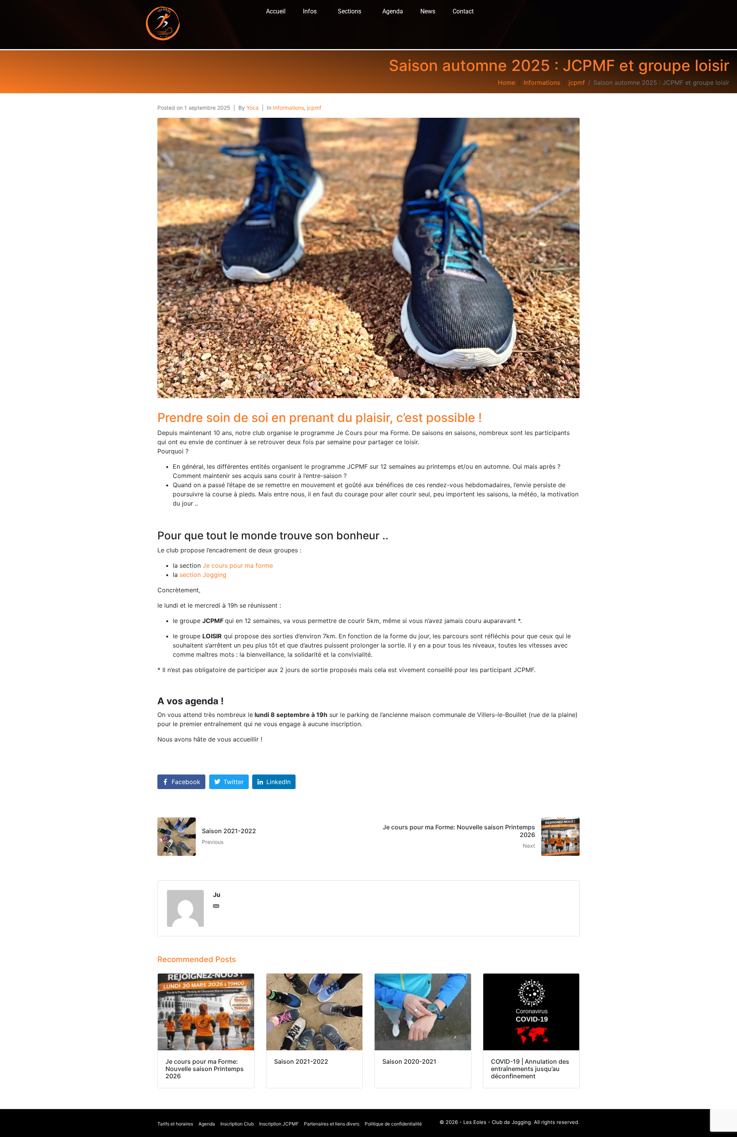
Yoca (252, 107)
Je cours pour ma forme (238, 565)
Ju (216, 894)
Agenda (392, 11)
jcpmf (314, 107)
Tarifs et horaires (175, 1124)
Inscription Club (237, 1124)
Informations (288, 107)
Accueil (276, 11)
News (427, 11)
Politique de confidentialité (393, 1124)
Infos (310, 11)
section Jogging (203, 574)
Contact (463, 11)
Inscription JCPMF (279, 1124)
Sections (349, 11)
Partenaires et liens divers (331, 1124)
